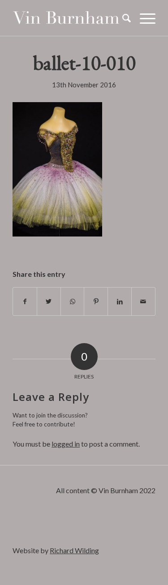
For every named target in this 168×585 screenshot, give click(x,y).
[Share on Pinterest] (96, 301)
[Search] (122, 18)
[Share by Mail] (143, 301)
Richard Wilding (74, 550)
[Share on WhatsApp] (72, 301)
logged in (66, 443)
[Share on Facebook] (25, 301)
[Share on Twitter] (48, 301)
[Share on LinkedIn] (119, 301)
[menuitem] (122, 18)
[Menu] (143, 18)
